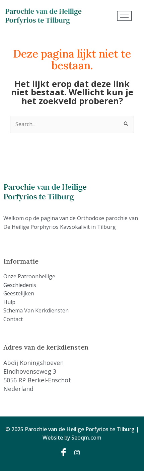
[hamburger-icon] (124, 16)
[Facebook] (65, 452)
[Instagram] (79, 452)
